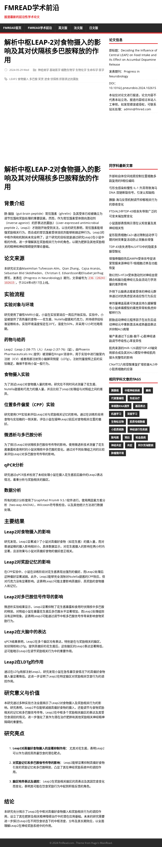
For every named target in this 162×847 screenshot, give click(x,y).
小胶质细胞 (117, 429)
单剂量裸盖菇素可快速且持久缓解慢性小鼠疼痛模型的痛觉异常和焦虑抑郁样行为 (132, 308)
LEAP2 (13, 79)
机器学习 (116, 414)
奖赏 (41, 79)
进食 (47, 79)
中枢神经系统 (132, 390)
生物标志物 (117, 422)
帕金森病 (141, 437)
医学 (101, 70)
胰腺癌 (115, 390)
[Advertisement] (54, 125)
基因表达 (140, 406)
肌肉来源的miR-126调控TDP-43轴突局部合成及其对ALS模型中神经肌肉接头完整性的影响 (133, 352)
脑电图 (115, 437)
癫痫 (148, 390)
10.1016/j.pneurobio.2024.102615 (132, 88)
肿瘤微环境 (117, 453)
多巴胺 (33, 79)
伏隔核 (54, 79)
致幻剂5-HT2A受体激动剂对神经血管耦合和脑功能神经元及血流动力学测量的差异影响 (133, 279)
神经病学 (43, 70)
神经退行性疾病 (138, 429)
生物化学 (81, 70)
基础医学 (55, 70)
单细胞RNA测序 (120, 406)
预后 (127, 437)
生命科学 (92, 70)
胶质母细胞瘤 (137, 422)
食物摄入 (23, 79)
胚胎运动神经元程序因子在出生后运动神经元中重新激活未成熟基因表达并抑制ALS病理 (132, 324)
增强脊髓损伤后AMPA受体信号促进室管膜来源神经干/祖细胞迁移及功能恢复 (133, 263)
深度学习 (132, 414)
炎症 (129, 445)
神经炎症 (116, 445)
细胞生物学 (68, 70)
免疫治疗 (135, 398)
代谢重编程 (117, 398)
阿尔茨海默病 (145, 445)
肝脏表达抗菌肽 (68, 79)
